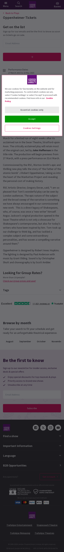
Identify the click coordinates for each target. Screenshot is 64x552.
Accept (31, 119)
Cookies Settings (32, 128)
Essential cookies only (32, 110)
